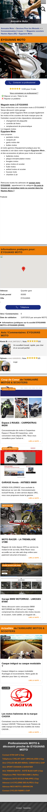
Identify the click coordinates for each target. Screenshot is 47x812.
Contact (19, 808)
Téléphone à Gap (23, 759)
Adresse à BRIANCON (17, 786)
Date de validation (8, 317)
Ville (2, 298)
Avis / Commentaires (9, 314)
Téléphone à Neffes (20, 775)
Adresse (4, 291)
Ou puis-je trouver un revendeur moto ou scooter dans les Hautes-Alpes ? (22, 188)
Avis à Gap (22, 771)
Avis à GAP (23, 763)
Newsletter (27, 808)
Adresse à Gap (20, 783)
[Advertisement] (23, 221)
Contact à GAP (16, 791)
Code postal (5, 294)
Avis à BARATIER (17, 767)
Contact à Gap (13, 755)
